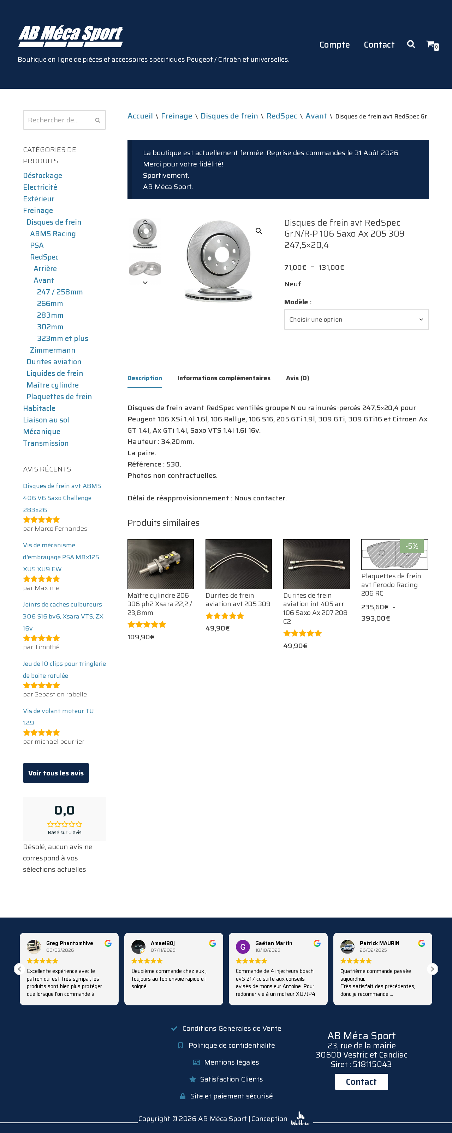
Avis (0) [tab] (297, 378)
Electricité (40, 187)
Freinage (38, 210)
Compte (334, 44)
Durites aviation (54, 361)
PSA (37, 245)
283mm (50, 315)
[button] (258, 231)
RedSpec (44, 257)
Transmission (46, 443)
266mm (50, 303)
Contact (379, 44)
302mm (50, 327)
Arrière (45, 268)
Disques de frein (54, 222)
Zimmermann (53, 350)
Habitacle (39, 408)
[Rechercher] (98, 120)
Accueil (140, 116)
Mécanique (41, 431)
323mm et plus (62, 338)
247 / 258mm (60, 292)
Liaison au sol (46, 420)
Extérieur (38, 199)
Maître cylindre (52, 385)
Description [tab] (144, 378)
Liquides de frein (54, 373)
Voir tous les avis (56, 773)
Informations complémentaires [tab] (224, 378)
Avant (44, 280)
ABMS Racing (53, 233)
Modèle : (298, 301)
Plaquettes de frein (59, 396)
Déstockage (42, 175)
